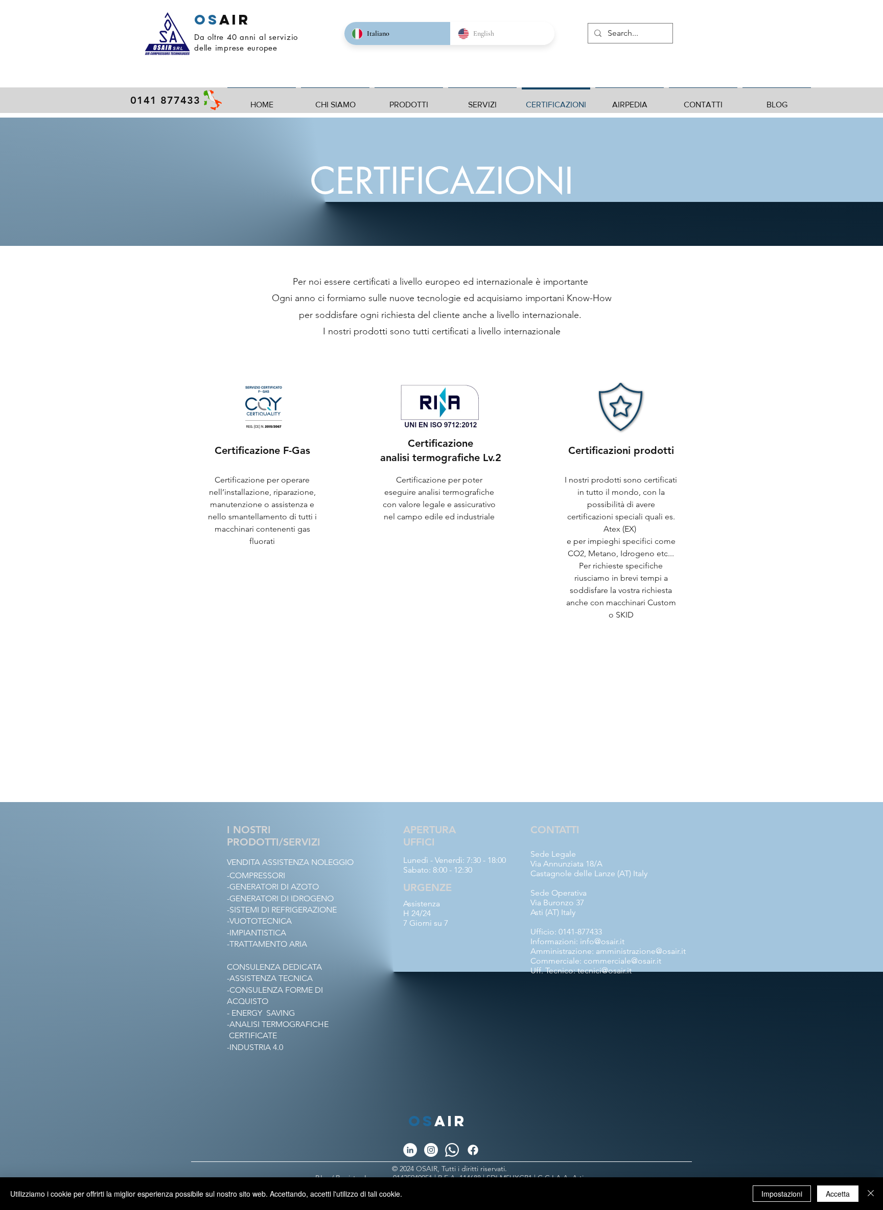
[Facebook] (473, 1150)
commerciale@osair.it (622, 961)
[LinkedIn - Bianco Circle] (410, 1150)
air (450, 1121)
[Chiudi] (871, 1193)
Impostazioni (781, 1194)
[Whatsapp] (452, 1150)
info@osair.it (602, 941)
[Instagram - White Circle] (431, 1150)
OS (206, 19)
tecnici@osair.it (604, 970)
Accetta (838, 1194)
